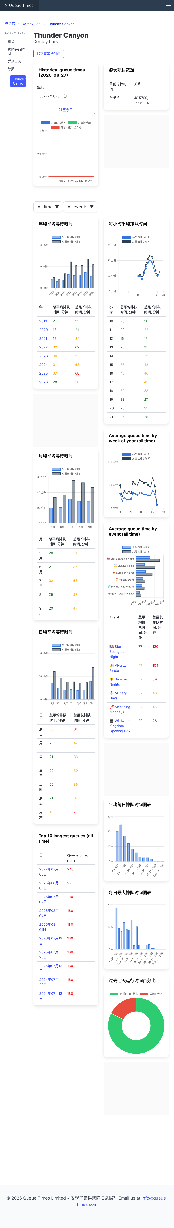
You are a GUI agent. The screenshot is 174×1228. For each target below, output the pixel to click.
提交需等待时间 (48, 54)
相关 (11, 42)
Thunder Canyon (19, 81)
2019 (43, 321)
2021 (43, 338)
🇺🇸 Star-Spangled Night (117, 651)
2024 (43, 364)
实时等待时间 (16, 51)
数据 (11, 69)
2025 (43, 373)
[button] (168, 5)
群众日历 (14, 61)
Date (40, 87)
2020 (43, 330)
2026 (43, 382)
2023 (43, 356)
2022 (43, 347)
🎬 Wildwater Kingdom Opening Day (120, 726)
